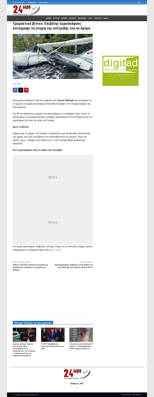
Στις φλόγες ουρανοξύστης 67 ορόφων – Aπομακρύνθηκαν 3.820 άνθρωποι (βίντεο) (81, 346)
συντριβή (56, 249)
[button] (139, 2)
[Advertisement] (53, 293)
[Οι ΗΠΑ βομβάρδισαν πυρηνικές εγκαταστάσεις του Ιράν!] (52, 335)
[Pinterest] (26, 90)
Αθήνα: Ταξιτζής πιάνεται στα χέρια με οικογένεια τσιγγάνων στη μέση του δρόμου (30, 267)
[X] (20, 90)
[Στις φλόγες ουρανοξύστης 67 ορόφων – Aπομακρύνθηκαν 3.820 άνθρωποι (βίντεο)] (81, 335)
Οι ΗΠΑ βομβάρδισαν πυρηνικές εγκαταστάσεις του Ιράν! (52, 346)
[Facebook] (15, 90)
